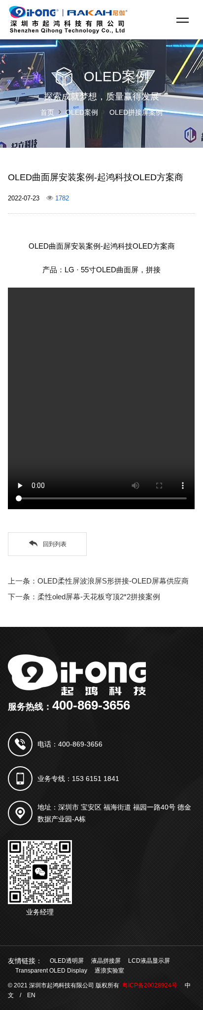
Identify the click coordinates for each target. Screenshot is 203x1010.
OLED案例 (82, 112)
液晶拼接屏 (106, 960)
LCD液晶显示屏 (149, 960)
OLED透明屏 (67, 960)
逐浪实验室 (109, 970)
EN (31, 995)
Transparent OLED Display (51, 970)
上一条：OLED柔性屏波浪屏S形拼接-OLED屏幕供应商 (98, 581)
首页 (47, 112)
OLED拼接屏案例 (136, 112)
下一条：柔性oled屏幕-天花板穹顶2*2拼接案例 (84, 596)
